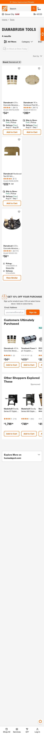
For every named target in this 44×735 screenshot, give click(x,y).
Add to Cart (12, 132)
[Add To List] (19, 68)
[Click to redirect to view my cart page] (39, 8)
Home (4, 19)
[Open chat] (42, 34)
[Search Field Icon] (34, 8)
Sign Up (33, 312)
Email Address (10, 307)
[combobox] (19, 8)
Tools (12, 19)
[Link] (12, 101)
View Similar (12, 278)
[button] (37, 56)
